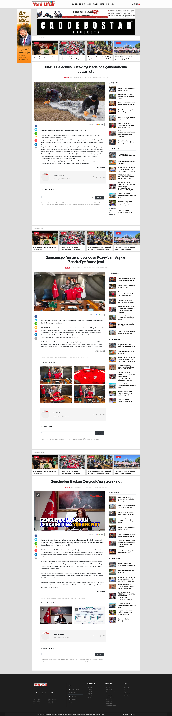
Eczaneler (108, 694)
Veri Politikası (36, 703)
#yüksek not (65, 598)
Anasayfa (36, 38)
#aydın (43, 357)
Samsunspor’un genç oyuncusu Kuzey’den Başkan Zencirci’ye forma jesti (126, 125)
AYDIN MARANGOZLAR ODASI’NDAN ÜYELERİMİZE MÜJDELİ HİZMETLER (126, 177)
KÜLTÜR (101, 4)
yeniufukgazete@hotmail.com (62, 179)
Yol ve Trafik (109, 690)
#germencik (49, 357)
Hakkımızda (36, 699)
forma (87, 332)
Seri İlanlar (109, 701)
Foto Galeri (74, 686)
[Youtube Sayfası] (43, 693)
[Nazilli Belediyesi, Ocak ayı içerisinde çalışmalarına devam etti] (69, 101)
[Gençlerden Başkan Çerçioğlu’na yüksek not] (69, 511)
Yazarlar (73, 692)
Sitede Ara (127, 688)
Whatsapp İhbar (52, 701)
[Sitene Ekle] (56, 693)
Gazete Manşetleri (111, 705)
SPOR (107, 4)
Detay (126, 714)
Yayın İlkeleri (36, 701)
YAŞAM (95, 4)
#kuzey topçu (82, 357)
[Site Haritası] (53, 693)
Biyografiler (127, 692)
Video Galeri (75, 689)
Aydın (57, 566)
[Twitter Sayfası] (37, 693)
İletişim (73, 703)
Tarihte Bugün (110, 698)
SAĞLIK (89, 4)
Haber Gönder (52, 703)
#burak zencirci (72, 357)
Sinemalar (109, 700)
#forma (89, 357)
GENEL (42, 38)
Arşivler (73, 696)
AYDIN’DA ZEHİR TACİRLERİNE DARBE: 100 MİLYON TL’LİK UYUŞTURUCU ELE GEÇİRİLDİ (126, 169)
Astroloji (126, 696)
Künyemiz (74, 699)
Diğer (113, 4)
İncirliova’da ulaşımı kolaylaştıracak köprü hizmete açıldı (127, 195)
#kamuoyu (73, 598)
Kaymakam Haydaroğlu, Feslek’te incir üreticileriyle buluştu (126, 96)
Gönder (99, 197)
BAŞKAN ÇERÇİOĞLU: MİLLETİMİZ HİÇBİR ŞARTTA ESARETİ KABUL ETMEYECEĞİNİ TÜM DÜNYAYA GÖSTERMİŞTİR (126, 186)
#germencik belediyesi (61, 357)
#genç (59, 598)
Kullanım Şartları (52, 699)
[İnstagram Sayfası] (40, 693)
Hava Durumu (109, 688)
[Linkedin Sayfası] (46, 693)
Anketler (126, 690)
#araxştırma (81, 598)
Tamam (133, 714)
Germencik (86, 328)
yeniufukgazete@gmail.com (61, 416)
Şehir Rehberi (109, 703)
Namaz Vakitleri (110, 692)
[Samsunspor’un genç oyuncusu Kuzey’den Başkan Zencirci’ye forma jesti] (69, 291)
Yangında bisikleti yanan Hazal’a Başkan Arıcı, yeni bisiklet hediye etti (125, 203)
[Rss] (49, 693)
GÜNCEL (74, 4)
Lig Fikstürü (109, 696)
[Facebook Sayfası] (34, 693)
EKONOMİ (82, 4)
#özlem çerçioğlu (51, 598)
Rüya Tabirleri (128, 694)
